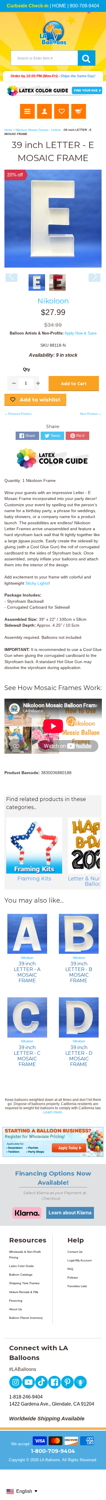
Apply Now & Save (80, 333)
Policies (72, 1277)
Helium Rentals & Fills (23, 1292)
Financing (15, 1300)
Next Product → (91, 413)
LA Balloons (50, 1460)
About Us (15, 1309)
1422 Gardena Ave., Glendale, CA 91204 (51, 1403)
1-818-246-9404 (26, 1396)
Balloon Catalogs (20, 1274)
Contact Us (74, 1251)
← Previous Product (18, 413)
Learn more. (53, 1112)
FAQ (70, 1269)
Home (8, 129)
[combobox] (44, 58)
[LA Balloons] (53, 32)
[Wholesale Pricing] (53, 1142)
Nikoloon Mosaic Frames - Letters (38, 129)
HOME (59, 5)
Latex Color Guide (21, 1266)
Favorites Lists (77, 1286)
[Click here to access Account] (44, 111)
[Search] (86, 58)
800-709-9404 (84, 5)
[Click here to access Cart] (78, 111)
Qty (26, 369)
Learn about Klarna (70, 1212)
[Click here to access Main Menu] (27, 111)
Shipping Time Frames (24, 1283)
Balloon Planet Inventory (26, 1317)
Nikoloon (53, 300)
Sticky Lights (37, 583)
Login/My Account (79, 1260)
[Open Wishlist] (61, 111)
